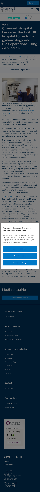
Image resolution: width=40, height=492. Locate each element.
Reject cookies (20, 256)
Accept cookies (20, 249)
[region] (20, 246)
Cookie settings (20, 263)
